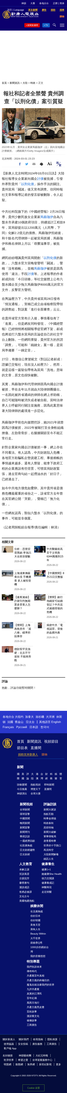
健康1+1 (46, 869)
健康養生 (48, 864)
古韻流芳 (24, 878)
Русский (21, 727)
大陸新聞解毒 (51, 854)
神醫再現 (47, 887)
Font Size (49, 163)
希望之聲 (23, 1059)
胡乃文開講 (48, 878)
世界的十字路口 (52, 845)
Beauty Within (38, 933)
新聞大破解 (50, 832)
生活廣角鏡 (36, 911)
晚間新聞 (25, 823)
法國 (10, 721)
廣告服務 (37, 1043)
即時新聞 (49, 784)
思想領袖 (49, 827)
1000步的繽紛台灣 (39, 949)
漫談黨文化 (33, 1016)
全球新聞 (25, 809)
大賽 (32, 3)
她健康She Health (52, 873)
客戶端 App (10, 1048)
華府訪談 (25, 836)
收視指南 (38, 1039)
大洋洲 (50, 716)
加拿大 (29, 716)
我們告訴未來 (34, 966)
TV (46, 25)
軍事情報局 (50, 836)
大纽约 (19, 716)
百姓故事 (32, 1011)
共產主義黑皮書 (35, 1007)
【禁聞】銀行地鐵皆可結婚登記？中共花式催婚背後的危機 (55, 605)
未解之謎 (24, 869)
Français (8, 727)
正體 (55, 3)
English (56, 721)
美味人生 (35, 929)
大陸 (25, 82)
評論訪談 (50, 804)
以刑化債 (27, 184)
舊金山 (19, 721)
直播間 (36, 748)
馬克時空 (49, 849)
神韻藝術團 (25, 1055)
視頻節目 (51, 741)
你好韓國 (35, 920)
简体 (62, 3)
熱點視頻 (36, 784)
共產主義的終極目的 (38, 980)
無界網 (31, 1064)
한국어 (45, 727)
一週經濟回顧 (27, 840)
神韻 (23, 3)
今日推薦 (22, 789)
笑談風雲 (24, 873)
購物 (44, 754)
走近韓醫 (47, 891)
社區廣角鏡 (26, 845)
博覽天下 (36, 789)
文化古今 (24, 896)
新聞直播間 (32, 25)
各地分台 (44, 3)
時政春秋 (49, 823)
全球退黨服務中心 (42, 1059)
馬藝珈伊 (46, 217)
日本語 (33, 727)
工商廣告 (32, 1024)
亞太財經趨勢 (27, 849)
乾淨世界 (9, 1059)
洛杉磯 (40, 716)
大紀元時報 (42, 1055)
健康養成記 (48, 882)
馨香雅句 (24, 882)
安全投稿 (23, 1043)
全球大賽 (36, 793)
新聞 (20, 767)
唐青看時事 (50, 840)
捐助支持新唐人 (28, 754)
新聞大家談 (50, 809)
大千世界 (35, 938)
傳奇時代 (32, 971)
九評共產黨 (33, 989)
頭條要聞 (22, 784)
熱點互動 (49, 814)
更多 (58, 1064)
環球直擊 (25, 814)
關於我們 (24, 1039)
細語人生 (49, 858)
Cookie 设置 (33, 1088)
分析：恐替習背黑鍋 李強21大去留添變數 (22, 552)
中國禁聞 (25, 818)
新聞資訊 (15, 82)
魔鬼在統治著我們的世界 (40, 984)
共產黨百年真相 (35, 975)
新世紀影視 (45, 1064)
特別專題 (33, 961)
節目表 (22, 748)
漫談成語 (24, 887)
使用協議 (9, 1043)
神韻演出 (22, 793)
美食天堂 (35, 924)
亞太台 (30, 721)
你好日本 (35, 915)
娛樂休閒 (36, 906)
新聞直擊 (25, 827)
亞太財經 (25, 854)
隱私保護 (52, 1039)
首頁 (4, 82)
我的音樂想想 (37, 956)
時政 (32, 82)
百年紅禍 (32, 998)
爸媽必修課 (25, 891)
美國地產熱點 (26, 900)
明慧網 (7, 1064)
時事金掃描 (50, 818)
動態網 (19, 1064)
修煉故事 (32, 1020)
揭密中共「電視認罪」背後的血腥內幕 (55, 629)
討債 (40, 179)
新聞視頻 (26, 804)
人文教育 (25, 864)
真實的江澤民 (34, 993)
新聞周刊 (25, 832)
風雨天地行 (33, 1002)
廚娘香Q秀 (36, 942)
